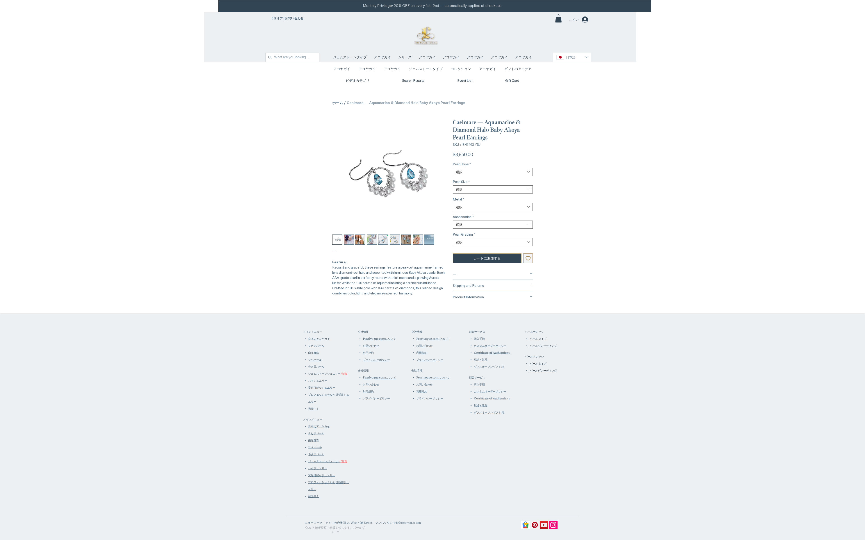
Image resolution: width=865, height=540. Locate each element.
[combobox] (493, 172)
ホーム (337, 102)
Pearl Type (462, 164)
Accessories (463, 217)
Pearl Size (461, 182)
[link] (558, 18)
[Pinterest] (534, 525)
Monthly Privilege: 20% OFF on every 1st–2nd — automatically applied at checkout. (432, 6)
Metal (458, 199)
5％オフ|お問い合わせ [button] (287, 18)
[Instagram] (553, 525)
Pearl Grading (464, 234)
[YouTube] (544, 525)
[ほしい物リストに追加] (528, 258)
